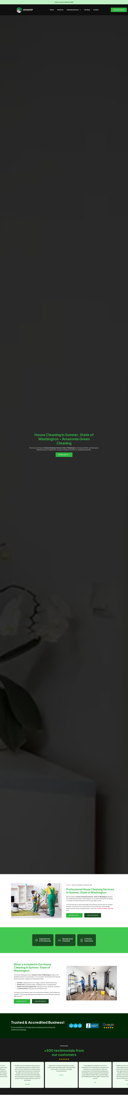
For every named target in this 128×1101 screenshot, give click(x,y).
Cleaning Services (73, 10)
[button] (13, 1075)
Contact (96, 10)
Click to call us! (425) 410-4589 (64, 2)
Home (52, 10)
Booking (87, 10)
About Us (60, 10)
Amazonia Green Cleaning (105, 908)
